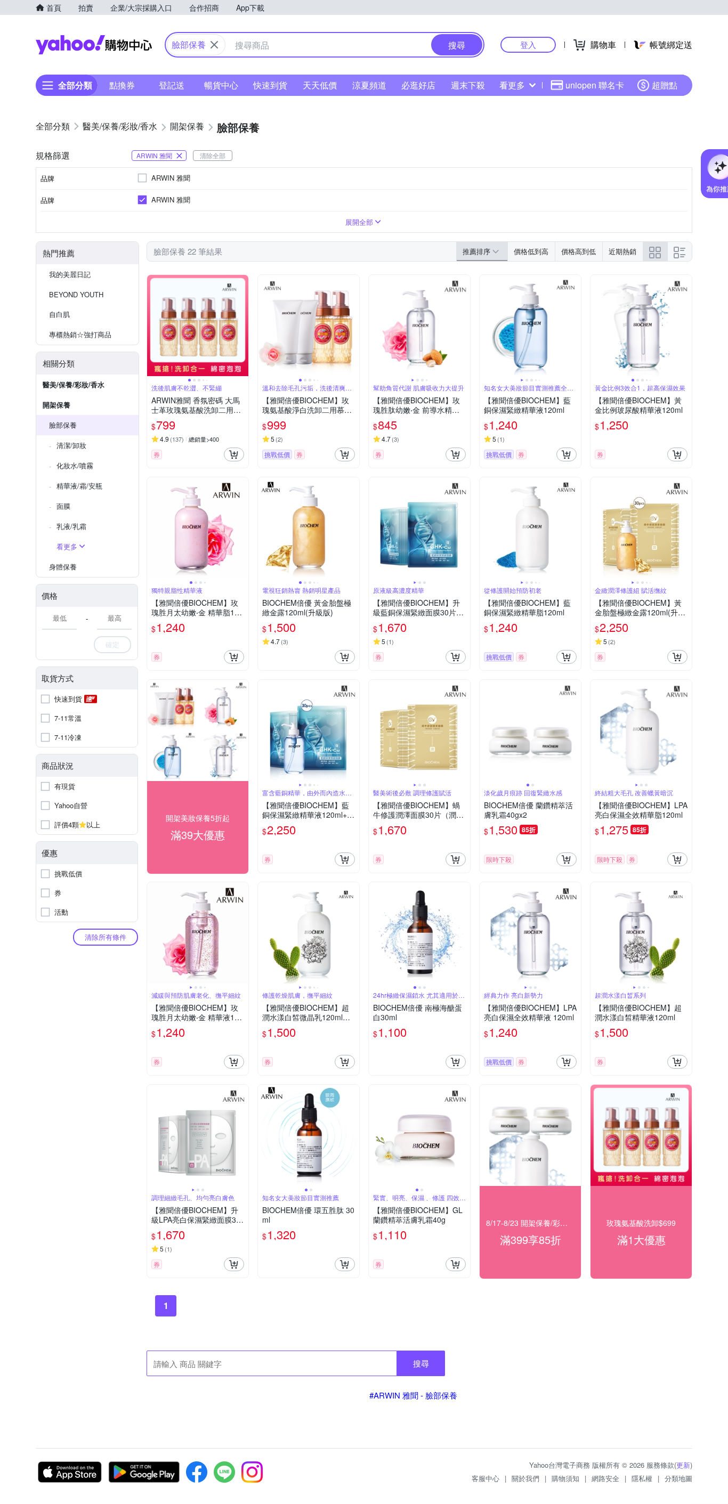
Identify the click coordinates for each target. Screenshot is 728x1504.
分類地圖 (678, 1478)
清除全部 (212, 155)
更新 (683, 1465)
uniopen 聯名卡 (594, 85)
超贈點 (664, 85)
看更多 (512, 85)
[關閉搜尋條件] (214, 44)
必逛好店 (418, 85)
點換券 (122, 85)
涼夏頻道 (369, 85)
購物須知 (565, 1478)
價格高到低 (578, 251)
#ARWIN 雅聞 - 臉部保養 (413, 1395)
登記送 (171, 85)
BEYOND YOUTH (76, 294)
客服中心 (485, 1478)
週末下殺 (468, 85)
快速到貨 (270, 85)
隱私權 (642, 1478)
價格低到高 (531, 251)
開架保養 (56, 405)
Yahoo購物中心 (94, 45)
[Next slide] (241, 325)
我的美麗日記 (70, 274)
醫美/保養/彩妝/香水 (73, 384)
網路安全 (605, 1478)
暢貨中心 (221, 85)
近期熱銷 (622, 251)
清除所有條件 (105, 937)
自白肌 (59, 314)
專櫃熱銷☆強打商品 (80, 334)
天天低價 (320, 85)
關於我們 (525, 1478)
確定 (112, 644)
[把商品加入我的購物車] (234, 454)
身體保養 (63, 567)
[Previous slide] (154, 325)
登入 (528, 44)
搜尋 (421, 1363)
